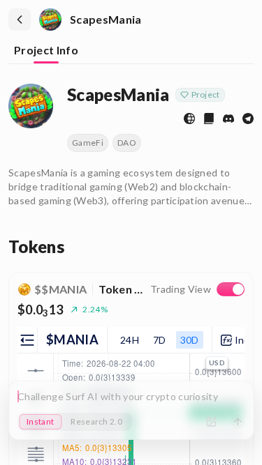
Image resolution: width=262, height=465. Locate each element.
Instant (40, 421)
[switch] (231, 289)
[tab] (46, 51)
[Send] (238, 422)
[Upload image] (211, 421)
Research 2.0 (96, 421)
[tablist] (131, 51)
